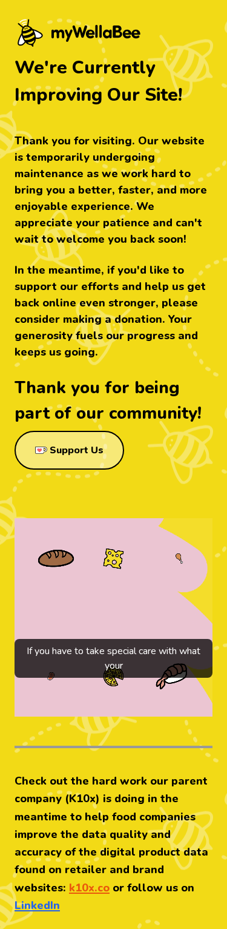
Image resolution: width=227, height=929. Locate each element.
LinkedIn (37, 905)
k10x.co (89, 887)
